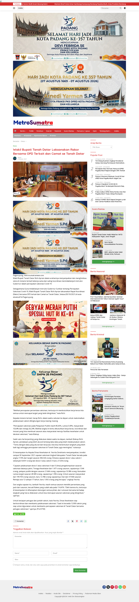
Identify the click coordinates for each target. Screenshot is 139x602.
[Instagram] (116, 587)
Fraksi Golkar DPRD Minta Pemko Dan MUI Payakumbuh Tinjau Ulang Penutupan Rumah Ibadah (110, 193)
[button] (120, 8)
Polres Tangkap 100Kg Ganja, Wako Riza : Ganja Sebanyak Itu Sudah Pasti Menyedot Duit (108, 376)
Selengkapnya (107, 262)
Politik (31, 131)
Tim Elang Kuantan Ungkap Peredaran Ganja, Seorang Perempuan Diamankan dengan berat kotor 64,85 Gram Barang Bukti (109, 162)
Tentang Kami (105, 131)
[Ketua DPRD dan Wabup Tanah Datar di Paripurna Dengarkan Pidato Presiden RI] (98, 308)
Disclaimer (66, 594)
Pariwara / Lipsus (83, 131)
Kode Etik (57, 594)
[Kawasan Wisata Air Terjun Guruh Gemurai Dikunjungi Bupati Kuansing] (97, 408)
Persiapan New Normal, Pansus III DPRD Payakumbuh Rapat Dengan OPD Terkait (110, 170)
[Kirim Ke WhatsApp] (85, 521)
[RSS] (124, 587)
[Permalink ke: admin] (15, 158)
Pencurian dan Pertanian (99, 370)
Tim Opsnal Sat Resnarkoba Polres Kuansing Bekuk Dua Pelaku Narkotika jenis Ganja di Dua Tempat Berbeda (107, 363)
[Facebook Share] (68, 521)
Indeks (20, 8)
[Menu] (14, 8)
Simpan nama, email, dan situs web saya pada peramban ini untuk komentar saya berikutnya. (47, 565)
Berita (22, 131)
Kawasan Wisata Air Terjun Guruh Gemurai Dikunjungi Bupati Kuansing (114, 407)
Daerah (49, 131)
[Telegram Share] (81, 521)
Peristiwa (40, 131)
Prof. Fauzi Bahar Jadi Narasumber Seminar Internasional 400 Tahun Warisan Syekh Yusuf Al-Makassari (107, 299)
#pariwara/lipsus (40, 136)
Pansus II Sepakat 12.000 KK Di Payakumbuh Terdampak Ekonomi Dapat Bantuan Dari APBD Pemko (110, 185)
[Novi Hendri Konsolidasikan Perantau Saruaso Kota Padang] (97, 244)
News (15, 146)
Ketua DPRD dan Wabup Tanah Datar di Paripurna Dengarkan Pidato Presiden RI (97, 317)
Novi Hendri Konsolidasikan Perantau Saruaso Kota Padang (114, 243)
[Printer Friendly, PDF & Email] (19, 514)
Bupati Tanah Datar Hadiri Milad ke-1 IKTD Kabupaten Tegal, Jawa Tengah (107, 236)
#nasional (27, 136)
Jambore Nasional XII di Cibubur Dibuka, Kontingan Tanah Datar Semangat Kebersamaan (117, 317)
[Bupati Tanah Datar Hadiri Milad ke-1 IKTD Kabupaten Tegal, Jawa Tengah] (108, 221)
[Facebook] (104, 587)
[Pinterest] (112, 587)
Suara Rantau (69, 131)
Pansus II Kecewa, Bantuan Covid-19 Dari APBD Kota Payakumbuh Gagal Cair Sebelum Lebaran (109, 177)
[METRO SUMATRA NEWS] (33, 122)
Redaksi (48, 594)
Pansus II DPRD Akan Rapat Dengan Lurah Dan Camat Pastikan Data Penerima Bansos (110, 201)
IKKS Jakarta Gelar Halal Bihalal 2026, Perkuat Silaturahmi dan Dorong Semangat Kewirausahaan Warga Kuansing (114, 253)
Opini (95, 131)
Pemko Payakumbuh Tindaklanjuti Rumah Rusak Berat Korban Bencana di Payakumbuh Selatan (114, 417)
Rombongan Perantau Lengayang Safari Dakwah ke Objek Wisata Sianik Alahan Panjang (114, 397)
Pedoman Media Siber (93, 594)
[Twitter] (108, 587)
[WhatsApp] (120, 587)
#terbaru (17, 136)
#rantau (53, 136)
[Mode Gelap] (125, 8)
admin (19, 157)
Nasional (58, 131)
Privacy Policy (78, 594)
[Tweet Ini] (72, 521)
